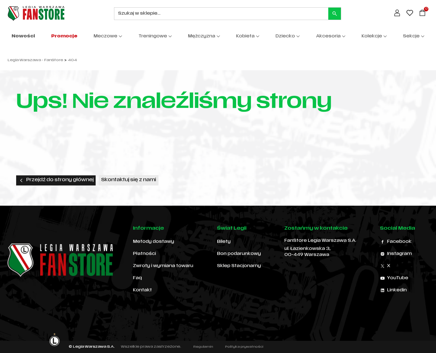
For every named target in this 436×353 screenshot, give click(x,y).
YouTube (397, 278)
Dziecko (285, 36)
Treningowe (153, 36)
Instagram (399, 254)
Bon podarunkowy (239, 254)
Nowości (23, 36)
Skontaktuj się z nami (128, 180)
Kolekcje (372, 36)
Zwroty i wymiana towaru (163, 266)
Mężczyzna (201, 36)
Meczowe (105, 36)
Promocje (64, 36)
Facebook (399, 242)
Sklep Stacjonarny (239, 266)
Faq (137, 278)
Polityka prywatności (244, 346)
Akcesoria (328, 36)
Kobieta (245, 36)
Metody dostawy (153, 242)
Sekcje (411, 36)
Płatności (144, 254)
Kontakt (142, 290)
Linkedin (397, 290)
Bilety (224, 242)
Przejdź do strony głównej (60, 180)
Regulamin (203, 346)
